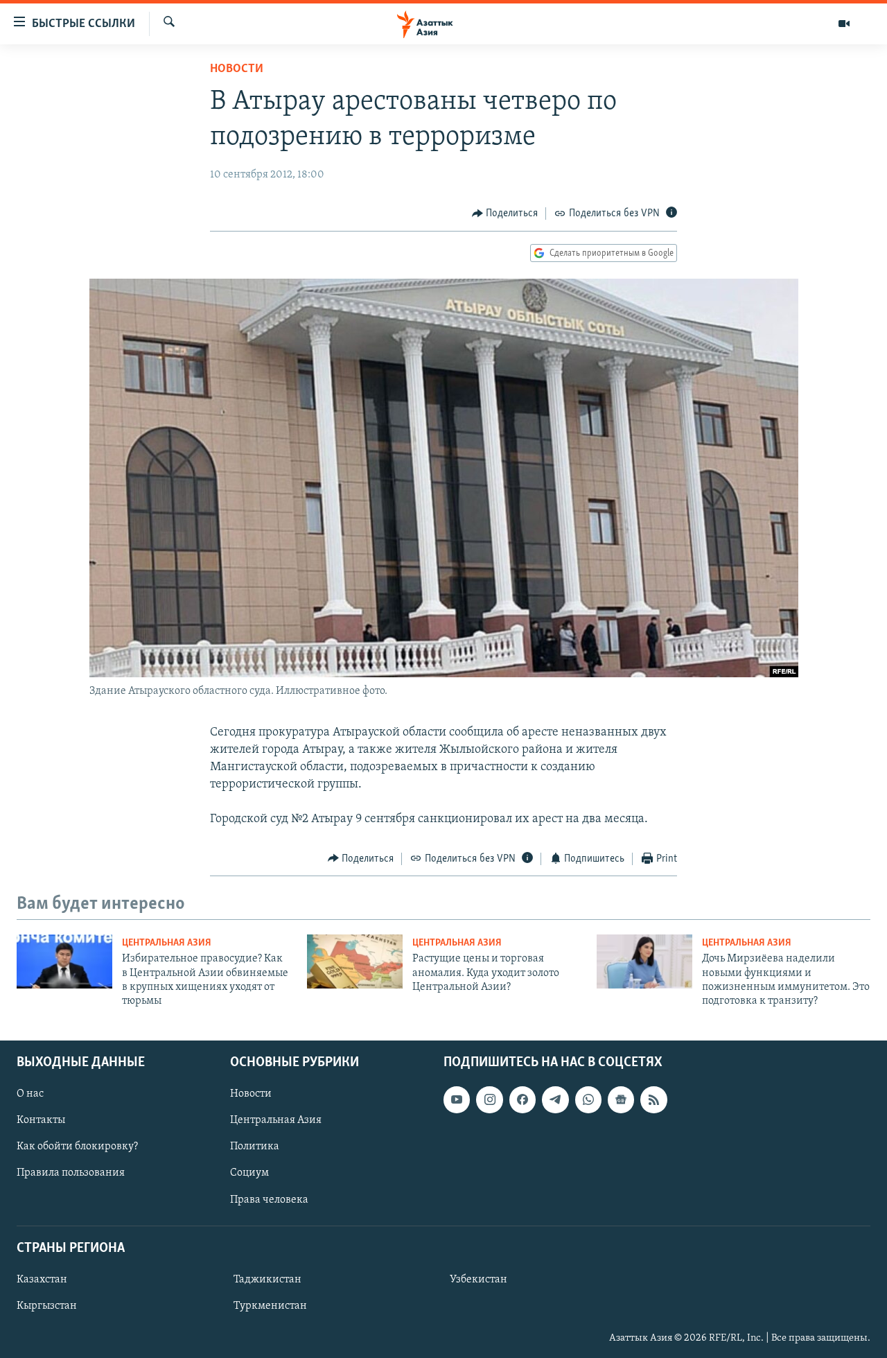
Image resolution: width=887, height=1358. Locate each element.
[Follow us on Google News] (621, 1099)
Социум (249, 1172)
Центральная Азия (166, 943)
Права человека (269, 1199)
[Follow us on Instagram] (489, 1099)
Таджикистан (267, 1279)
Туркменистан (270, 1306)
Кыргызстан (47, 1306)
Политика (254, 1146)
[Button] (505, 213)
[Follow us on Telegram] (555, 1099)
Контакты (41, 1120)
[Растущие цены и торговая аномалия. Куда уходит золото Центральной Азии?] (355, 961)
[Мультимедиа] (844, 23)
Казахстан (42, 1279)
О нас (30, 1093)
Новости (236, 69)
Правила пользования (71, 1172)
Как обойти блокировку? (77, 1146)
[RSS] (653, 1099)
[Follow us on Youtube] (457, 1099)
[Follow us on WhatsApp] (588, 1099)
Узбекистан (478, 1279)
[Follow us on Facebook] (522, 1099)
